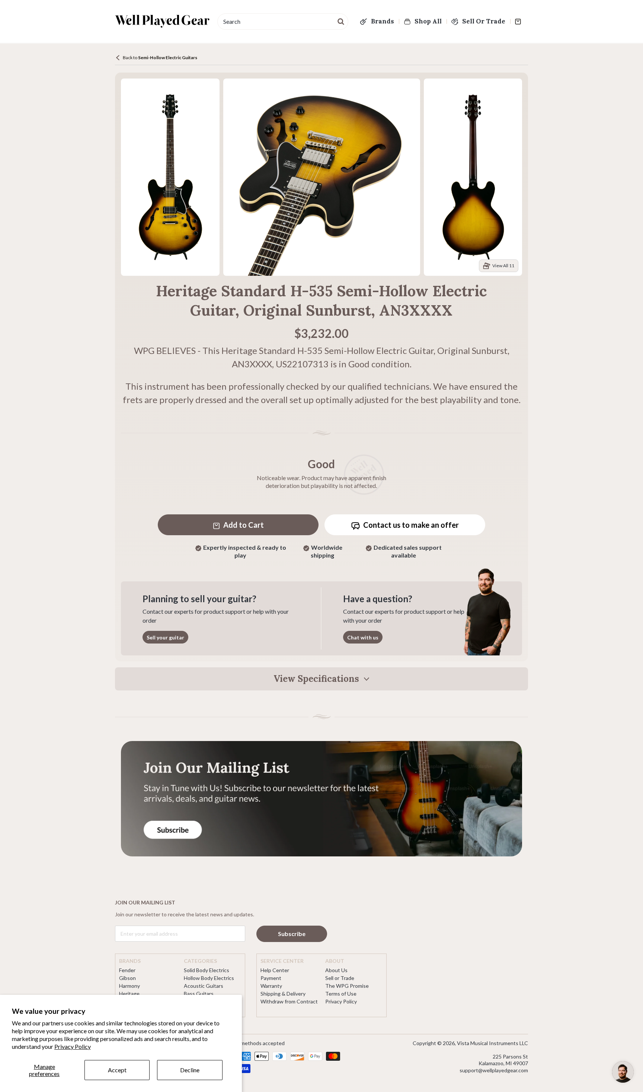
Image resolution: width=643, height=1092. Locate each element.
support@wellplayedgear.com (494, 1070)
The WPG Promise (347, 986)
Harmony (129, 986)
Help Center (274, 970)
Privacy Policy (72, 1046)
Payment (270, 978)
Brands (382, 21)
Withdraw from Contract (289, 1001)
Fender (127, 970)
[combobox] (282, 21)
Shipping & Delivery (282, 993)
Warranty (271, 986)
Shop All (428, 21)
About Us (336, 970)
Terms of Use (340, 993)
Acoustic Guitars (203, 986)
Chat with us (362, 637)
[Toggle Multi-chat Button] (623, 1072)
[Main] (162, 21)
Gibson (127, 978)
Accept (117, 1069)
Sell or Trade (339, 978)
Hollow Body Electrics (209, 978)
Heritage (129, 993)
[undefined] (341, 20)
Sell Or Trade (483, 21)
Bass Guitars (199, 993)
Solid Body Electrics (206, 970)
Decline (189, 1069)
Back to (160, 57)
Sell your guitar (165, 637)
